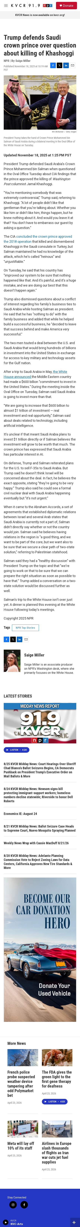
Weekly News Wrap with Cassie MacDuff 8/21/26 (36, 843)
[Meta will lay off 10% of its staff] (22, 1128)
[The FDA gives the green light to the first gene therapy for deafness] (57, 1057)
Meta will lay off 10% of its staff (20, 1145)
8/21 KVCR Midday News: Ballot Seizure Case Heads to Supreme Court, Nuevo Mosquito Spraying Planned (40, 828)
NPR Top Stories (25, 627)
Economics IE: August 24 (20, 814)
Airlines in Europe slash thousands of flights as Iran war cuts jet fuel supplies (56, 1152)
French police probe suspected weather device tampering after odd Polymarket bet (21, 1084)
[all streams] (75, 1222)
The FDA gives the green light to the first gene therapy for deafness (57, 1079)
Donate (68, 5)
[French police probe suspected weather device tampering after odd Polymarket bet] (22, 1057)
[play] (5, 1222)
